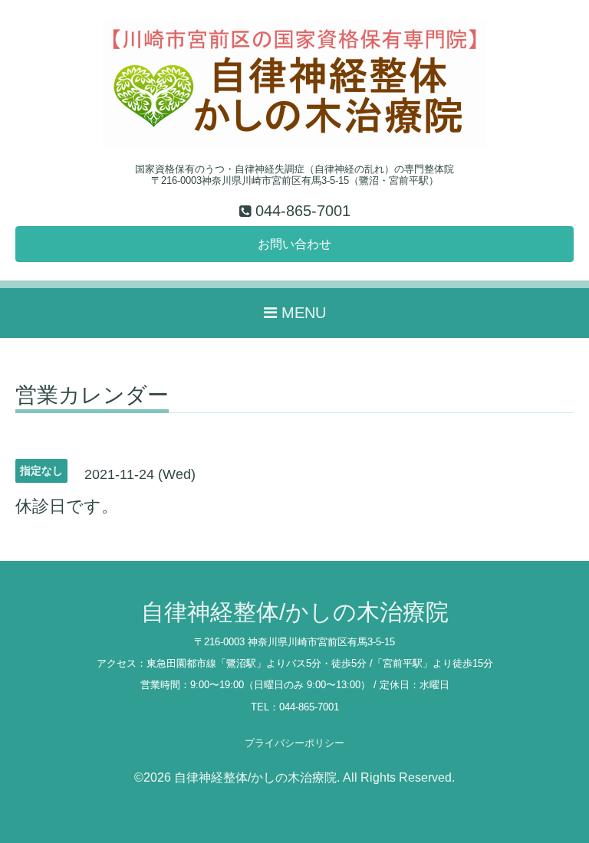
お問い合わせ (294, 244)
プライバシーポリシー (294, 743)
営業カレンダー (92, 396)
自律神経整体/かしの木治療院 (295, 612)
